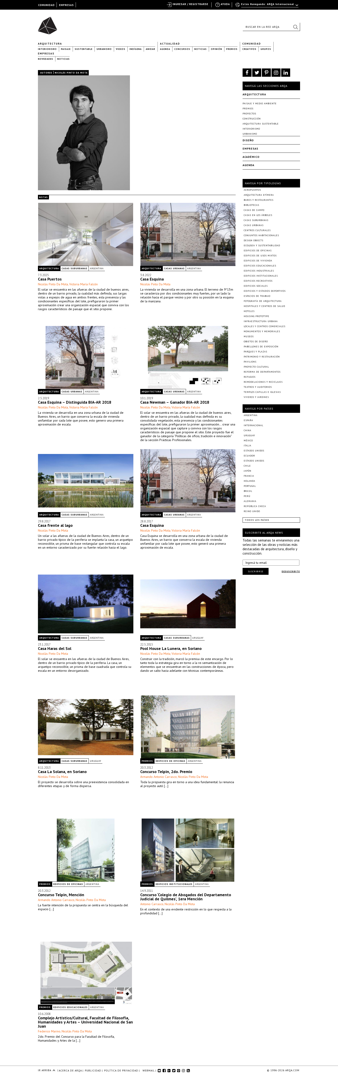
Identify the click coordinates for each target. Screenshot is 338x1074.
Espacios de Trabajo (257, 296)
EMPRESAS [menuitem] (66, 5)
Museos (249, 336)
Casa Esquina (152, 279)
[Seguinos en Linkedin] (285, 72)
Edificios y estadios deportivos (265, 290)
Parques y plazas (255, 351)
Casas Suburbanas (74, 268)
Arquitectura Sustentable (261, 123)
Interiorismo (47, 49)
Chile (247, 465)
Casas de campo (254, 210)
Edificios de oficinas (170, 760)
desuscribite (291, 571)
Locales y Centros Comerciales (264, 326)
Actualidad (170, 43)
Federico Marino (49, 1031)
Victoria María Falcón (83, 284)
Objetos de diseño (256, 341)
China (247, 430)
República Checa (255, 506)
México (248, 440)
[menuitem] (267, 6)
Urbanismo (104, 49)
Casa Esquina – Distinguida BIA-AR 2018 (74, 402)
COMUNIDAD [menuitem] (46, 5)
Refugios (249, 376)
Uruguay (197, 637)
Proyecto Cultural (256, 366)
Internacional (253, 425)
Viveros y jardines (256, 397)
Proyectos (249, 113)
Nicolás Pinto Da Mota (53, 284)
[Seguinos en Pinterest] (266, 72)
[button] (295, 26)
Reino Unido (252, 511)
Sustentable (83, 49)
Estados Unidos (254, 450)
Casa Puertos (50, 279)
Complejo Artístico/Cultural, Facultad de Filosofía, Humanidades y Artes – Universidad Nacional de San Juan (85, 1022)
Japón (247, 470)
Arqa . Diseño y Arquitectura (49, 23)
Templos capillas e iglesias (262, 392)
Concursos (182, 49)
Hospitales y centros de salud (264, 306)
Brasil (248, 491)
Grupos (266, 49)
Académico (251, 157)
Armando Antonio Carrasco (158, 777)
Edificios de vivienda (258, 260)
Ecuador (249, 455)
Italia (247, 445)
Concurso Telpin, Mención (61, 894)
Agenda (165, 49)
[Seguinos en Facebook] (247, 72)
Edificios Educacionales (70, 1007)
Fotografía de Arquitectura (263, 301)
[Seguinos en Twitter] (256, 72)
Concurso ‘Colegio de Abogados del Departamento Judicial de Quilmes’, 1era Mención (185, 896)
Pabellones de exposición (261, 346)
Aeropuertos (252, 189)
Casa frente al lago (55, 525)
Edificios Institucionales (174, 884)
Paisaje (66, 49)
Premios (232, 49)
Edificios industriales (259, 270)
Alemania (250, 501)
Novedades (45, 58)
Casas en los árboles (258, 215)
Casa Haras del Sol (54, 648)
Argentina (97, 268)
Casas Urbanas (174, 268)
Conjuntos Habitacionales (261, 235)
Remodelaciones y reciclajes (263, 381)
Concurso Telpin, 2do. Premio (166, 771)
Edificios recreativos (258, 280)
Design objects (253, 240)
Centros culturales (257, 230)
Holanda (249, 480)
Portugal (250, 486)
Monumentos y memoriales (262, 331)
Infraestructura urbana (261, 321)
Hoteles (249, 311)
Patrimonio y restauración (262, 356)
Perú (247, 496)
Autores (46, 72)
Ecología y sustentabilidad (262, 245)
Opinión (216, 49)
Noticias (200, 49)
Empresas (46, 53)
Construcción (252, 118)
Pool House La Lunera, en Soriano (171, 648)
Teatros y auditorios (258, 386)
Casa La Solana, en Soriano (62, 771)
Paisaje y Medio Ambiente (260, 103)
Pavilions (250, 361)
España (248, 420)
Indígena (135, 49)
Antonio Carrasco (151, 904)
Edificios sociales (256, 285)
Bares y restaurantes (258, 199)
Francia (249, 475)
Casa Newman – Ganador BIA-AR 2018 (174, 402)
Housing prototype (256, 316)
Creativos (249, 49)
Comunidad (251, 43)
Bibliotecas (251, 205)
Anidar (150, 49)
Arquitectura (50, 43)
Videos (120, 49)
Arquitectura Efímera (259, 194)
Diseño (248, 140)
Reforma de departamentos (262, 371)
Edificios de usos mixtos (260, 255)
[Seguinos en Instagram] (276, 72)
